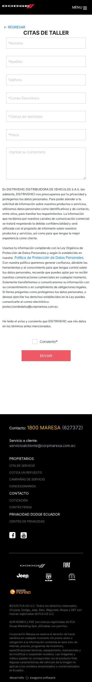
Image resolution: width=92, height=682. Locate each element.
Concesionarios (22, 486)
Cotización (18, 500)
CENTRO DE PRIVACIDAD (27, 521)
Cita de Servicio (22, 465)
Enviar (46, 356)
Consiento (48, 341)
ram (48, 577)
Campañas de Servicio (27, 479)
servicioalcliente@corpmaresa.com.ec (42, 445)
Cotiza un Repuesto (25, 472)
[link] (12, 535)
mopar (72, 577)
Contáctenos (20, 507)
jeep (23, 577)
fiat (68, 565)
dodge (34, 565)
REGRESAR (14, 27)
